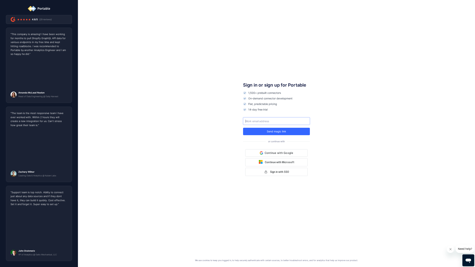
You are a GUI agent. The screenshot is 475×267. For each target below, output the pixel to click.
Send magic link (276, 131)
